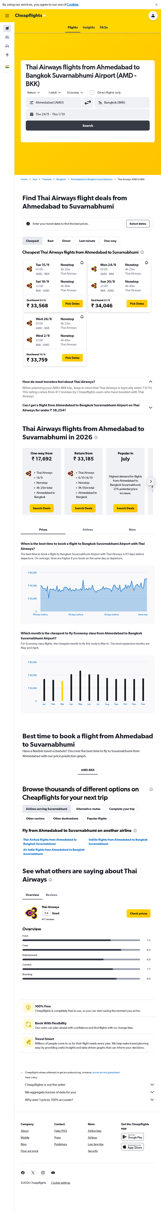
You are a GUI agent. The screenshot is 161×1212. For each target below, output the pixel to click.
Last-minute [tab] (87, 240)
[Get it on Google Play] (132, 1136)
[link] (42, 508)
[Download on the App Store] (132, 1146)
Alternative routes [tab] (88, 809)
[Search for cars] (7, 46)
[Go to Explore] (7, 55)
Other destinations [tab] (65, 818)
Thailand (46, 179)
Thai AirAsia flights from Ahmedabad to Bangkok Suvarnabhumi (50, 841)
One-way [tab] (110, 240)
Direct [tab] (66, 240)
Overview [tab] (32, 894)
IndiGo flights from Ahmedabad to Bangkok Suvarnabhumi (118, 841)
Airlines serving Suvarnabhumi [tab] (46, 809)
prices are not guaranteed (106, 1072)
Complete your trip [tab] (122, 809)
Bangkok (61, 179)
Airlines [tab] (88, 529)
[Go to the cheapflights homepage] (30, 16)
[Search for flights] (7, 28)
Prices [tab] (43, 529)
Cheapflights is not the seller (45, 1085)
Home (24, 179)
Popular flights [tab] (97, 818)
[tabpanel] (88, 631)
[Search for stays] (7, 37)
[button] (156, 4)
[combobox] (75, 92)
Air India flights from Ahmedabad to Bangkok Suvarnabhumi (54, 851)
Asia (34, 179)
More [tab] (132, 529)
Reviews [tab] (51, 894)
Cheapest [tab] (32, 240)
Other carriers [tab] (35, 818)
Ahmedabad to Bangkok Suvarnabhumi (92, 179)
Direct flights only (109, 92)
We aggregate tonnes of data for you (50, 1092)
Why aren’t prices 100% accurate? (49, 1100)
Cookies (72, 4)
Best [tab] (50, 240)
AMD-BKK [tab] (88, 770)
